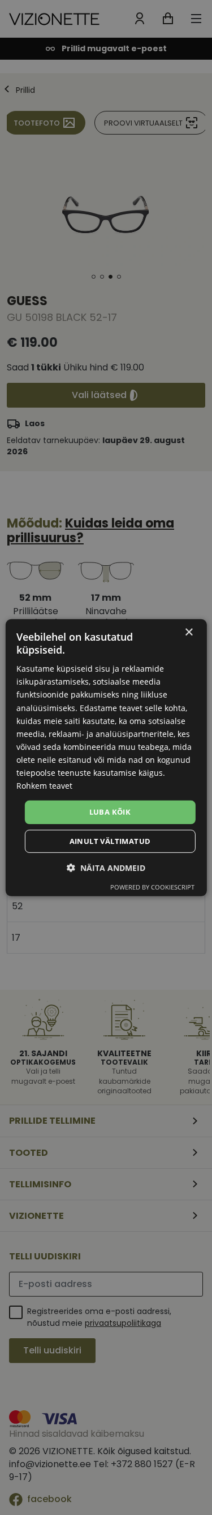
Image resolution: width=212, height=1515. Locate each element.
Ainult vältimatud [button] (110, 841)
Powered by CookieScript (152, 887)
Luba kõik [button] (110, 812)
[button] (106, 867)
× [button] (188, 632)
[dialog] (105, 757)
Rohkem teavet (44, 785)
